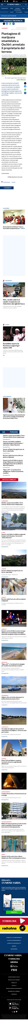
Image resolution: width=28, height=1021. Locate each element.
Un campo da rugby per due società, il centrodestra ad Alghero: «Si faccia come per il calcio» (13, 730)
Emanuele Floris (6, 447)
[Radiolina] (14, 928)
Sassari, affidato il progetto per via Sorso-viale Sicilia (13, 450)
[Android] (14, 1008)
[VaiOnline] (14, 966)
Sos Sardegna (19, 12)
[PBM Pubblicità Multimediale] (14, 970)
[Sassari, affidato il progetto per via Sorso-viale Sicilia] (14, 558)
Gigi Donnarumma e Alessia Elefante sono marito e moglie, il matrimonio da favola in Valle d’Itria (14, 416)
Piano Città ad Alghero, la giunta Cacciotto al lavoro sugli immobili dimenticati (11, 762)
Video (11, 8)
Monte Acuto (6, 182)
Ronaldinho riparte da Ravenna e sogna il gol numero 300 (11, 346)
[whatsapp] (7, 1)
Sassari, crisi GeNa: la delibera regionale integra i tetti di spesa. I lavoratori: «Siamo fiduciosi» (13, 443)
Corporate (14, 994)
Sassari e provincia (13, 21)
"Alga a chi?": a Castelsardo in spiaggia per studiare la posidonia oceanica (13, 471)
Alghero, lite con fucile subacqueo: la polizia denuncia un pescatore (12, 698)
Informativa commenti (14, 991)
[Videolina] (14, 921)
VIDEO (23, 228)
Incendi (11, 12)
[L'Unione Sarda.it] (14, 4)
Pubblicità (14, 982)
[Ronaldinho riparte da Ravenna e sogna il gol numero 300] (14, 333)
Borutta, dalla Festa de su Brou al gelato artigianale (13, 456)
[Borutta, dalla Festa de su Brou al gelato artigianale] (14, 586)
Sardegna (17, 8)
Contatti (14, 985)
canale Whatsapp (21, 80)
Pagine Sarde (14, 949)
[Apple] (14, 1003)
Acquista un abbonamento (14, 940)
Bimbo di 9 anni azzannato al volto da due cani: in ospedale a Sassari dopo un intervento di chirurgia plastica (13, 825)
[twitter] (2, 1)
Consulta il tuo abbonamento (14, 937)
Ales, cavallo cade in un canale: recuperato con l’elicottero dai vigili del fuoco (14, 302)
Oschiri (13, 182)
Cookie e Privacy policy (14, 977)
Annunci (14, 946)
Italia (23, 8)
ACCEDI (24, 1)
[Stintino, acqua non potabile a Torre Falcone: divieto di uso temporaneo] (14, 490)
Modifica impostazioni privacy (14, 988)
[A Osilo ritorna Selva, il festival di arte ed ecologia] (14, 781)
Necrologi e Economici (14, 979)
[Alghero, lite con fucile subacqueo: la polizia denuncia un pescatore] (14, 684)
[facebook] (5, 1)
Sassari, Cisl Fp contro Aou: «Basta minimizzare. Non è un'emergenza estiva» (13, 857)
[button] (4, 24)
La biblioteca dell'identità (14, 943)
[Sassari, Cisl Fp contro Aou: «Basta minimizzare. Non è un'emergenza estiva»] (14, 843)
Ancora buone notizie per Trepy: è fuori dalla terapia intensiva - (13, 227)
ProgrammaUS (4, 8)
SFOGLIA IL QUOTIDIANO (8, 15)
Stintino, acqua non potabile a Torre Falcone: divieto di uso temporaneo (13, 436)
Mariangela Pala (6, 439)
